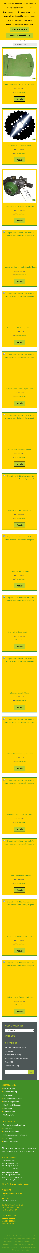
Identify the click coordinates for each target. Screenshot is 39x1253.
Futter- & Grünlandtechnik (12, 1098)
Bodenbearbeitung (10, 1092)
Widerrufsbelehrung (12, 1066)
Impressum (9, 1051)
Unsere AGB (9, 1062)
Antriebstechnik (9, 1088)
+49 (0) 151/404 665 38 (14, 1177)
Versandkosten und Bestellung (15, 1047)
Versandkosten (21, 92)
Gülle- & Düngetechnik (11, 1102)
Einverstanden (19, 29)
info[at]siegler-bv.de (9, 1201)
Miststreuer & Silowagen (12, 1105)
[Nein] (36, 20)
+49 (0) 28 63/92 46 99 (12, 1175)
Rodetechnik (7, 1108)
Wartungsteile (8, 1115)
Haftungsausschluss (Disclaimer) (16, 1058)
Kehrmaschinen (9, 1112)
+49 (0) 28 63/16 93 (11, 1163)
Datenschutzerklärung (13, 1055)
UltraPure (15, 1250)
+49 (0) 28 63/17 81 (11, 1166)
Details (19, 99)
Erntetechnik (8, 1095)
